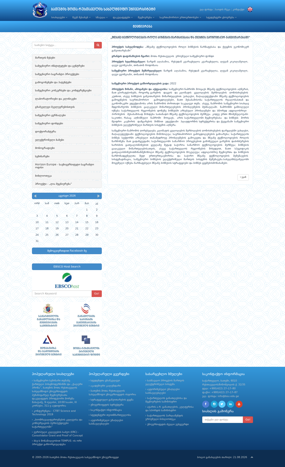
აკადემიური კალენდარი (106, 386)
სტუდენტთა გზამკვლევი (105, 380)
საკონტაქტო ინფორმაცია (106, 410)
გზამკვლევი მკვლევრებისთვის (55, 107)
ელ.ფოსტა (206, 9)
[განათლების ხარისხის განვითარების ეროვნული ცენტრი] (86, 315)
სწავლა (101, 17)
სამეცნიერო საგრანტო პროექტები (57, 74)
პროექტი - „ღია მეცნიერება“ (53, 184)
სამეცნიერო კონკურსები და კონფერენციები (63, 90)
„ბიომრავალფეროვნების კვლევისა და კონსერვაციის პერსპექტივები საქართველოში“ (57, 423)
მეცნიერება (145, 17)
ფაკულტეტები (122, 17)
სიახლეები (58, 17)
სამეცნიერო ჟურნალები (50, 115)
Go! (96, 293)
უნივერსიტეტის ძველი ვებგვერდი (168, 424)
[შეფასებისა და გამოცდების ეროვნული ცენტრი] (48, 345)
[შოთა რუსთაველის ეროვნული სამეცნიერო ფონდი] (86, 345)
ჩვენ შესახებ (81, 17)
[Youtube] (239, 404)
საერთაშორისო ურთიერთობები (180, 17)
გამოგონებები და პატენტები (53, 82)
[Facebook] (205, 404)
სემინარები (42, 156)
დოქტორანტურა (45, 131)
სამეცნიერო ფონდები (49, 123)
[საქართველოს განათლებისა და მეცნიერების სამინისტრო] (48, 315)
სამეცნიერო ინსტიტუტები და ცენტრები (60, 66)
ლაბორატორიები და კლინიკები (56, 99)
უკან (243, 177)
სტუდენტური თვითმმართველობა (111, 415)
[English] (249, 9)
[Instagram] (214, 404)
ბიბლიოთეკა (43, 175)
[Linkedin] (230, 404)
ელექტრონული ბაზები (49, 140)
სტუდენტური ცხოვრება (220, 17)
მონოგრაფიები (45, 148)
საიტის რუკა (222, 9)
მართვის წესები (45, 57)
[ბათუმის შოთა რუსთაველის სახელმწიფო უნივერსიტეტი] (40, 10)
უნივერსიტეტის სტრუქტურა (107, 405)
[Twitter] (221, 404)
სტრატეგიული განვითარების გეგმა (112, 400)
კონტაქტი (238, 9)
